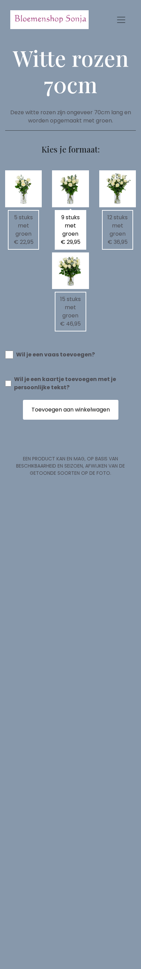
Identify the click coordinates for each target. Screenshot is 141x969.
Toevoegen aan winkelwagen (70, 410)
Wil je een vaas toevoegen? (55, 354)
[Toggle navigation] (121, 20)
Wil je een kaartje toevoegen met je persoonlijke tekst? (65, 383)
